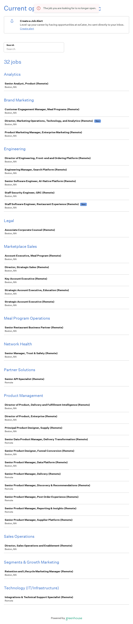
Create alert (27, 28)
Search (10, 45)
